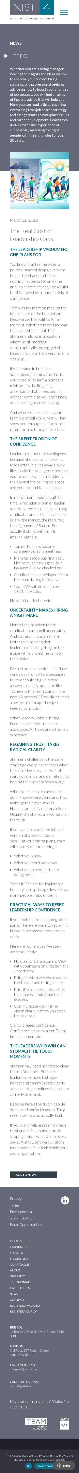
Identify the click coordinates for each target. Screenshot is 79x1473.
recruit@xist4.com (22, 1386)
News (14, 1294)
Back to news (25, 1175)
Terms (14, 1205)
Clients (16, 1241)
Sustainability (20, 1218)
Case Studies (20, 1288)
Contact (17, 1299)
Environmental (21, 1211)
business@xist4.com (23, 1369)
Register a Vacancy (25, 1305)
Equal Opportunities (26, 1224)
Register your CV (23, 1311)
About (15, 1270)
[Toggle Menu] (64, 12)
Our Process (20, 1264)
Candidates (19, 1247)
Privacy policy (45, 1466)
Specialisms (19, 1258)
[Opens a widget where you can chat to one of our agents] (64, 1466)
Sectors (16, 1252)
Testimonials (20, 1282)
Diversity (17, 1276)
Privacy (16, 1198)
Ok (29, 1466)
